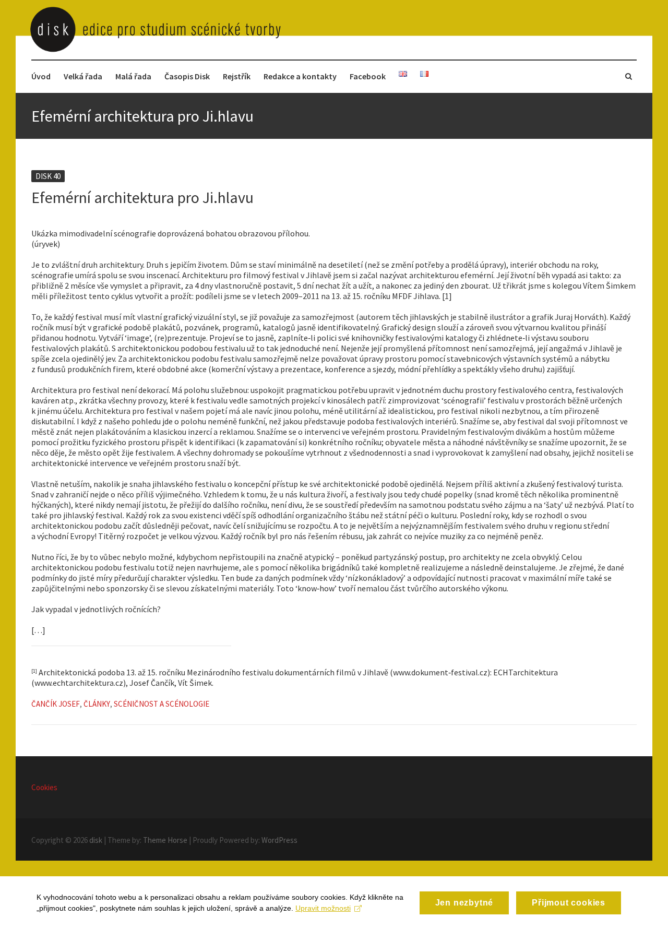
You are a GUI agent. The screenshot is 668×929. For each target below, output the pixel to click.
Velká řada (83, 76)
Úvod (41, 76)
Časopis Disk (187, 76)
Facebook (368, 76)
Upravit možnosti (323, 908)
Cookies (44, 787)
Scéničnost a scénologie (161, 704)
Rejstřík (236, 76)
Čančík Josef (55, 704)
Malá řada (133, 76)
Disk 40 (48, 176)
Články (97, 704)
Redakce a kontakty (300, 76)
